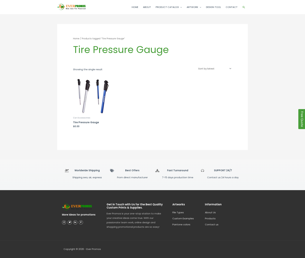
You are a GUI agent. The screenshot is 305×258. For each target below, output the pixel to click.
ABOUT (147, 7)
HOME (135, 7)
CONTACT (231, 7)
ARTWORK (192, 7)
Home (76, 38)
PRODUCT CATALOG (167, 7)
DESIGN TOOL (213, 7)
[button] (243, 7)
